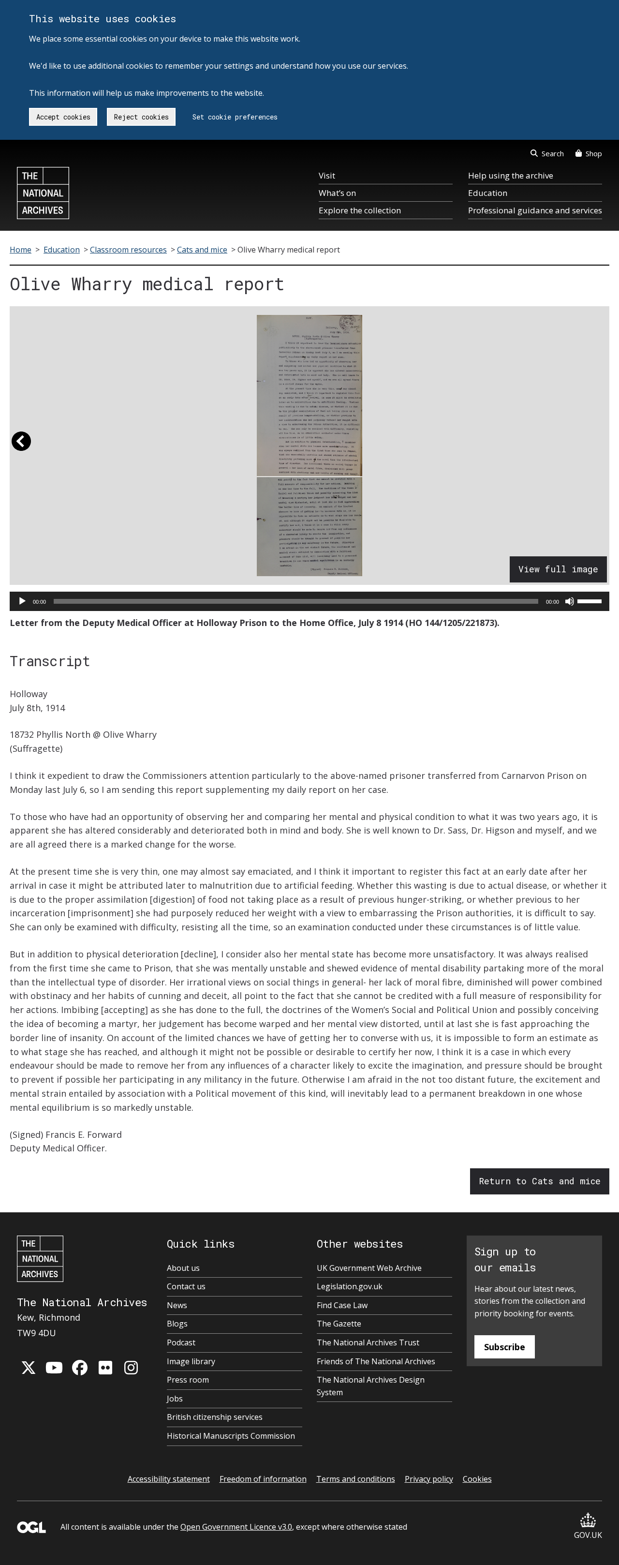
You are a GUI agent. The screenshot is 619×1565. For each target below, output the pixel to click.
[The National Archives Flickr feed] (105, 1367)
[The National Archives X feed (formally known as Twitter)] (28, 1367)
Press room (188, 1379)
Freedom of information (263, 1479)
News (177, 1305)
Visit (327, 175)
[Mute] (570, 601)
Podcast (181, 1342)
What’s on (337, 192)
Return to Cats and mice (540, 1181)
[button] (21, 446)
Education (487, 192)
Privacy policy (429, 1479)
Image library (191, 1361)
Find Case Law (342, 1305)
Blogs (177, 1323)
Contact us (186, 1286)
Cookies (477, 1479)
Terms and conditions (355, 1479)
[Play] (22, 601)
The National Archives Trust (368, 1342)
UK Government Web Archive (369, 1268)
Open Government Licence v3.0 (236, 1526)
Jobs (175, 1398)
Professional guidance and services (535, 210)
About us (183, 1268)
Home (20, 249)
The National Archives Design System (371, 1386)
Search (553, 153)
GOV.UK (588, 1535)
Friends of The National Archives (376, 1361)
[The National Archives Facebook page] (79, 1367)
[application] (309, 601)
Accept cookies (63, 116)
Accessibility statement (169, 1479)
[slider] (590, 600)
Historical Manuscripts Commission (231, 1436)
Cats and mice (202, 249)
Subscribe (504, 1347)
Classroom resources (128, 249)
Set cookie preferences (235, 116)
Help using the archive (510, 175)
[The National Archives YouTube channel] (54, 1367)
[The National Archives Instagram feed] (131, 1367)
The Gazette (339, 1323)
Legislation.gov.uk (350, 1286)
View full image (558, 569)
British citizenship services (215, 1417)
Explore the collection (360, 210)
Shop (594, 153)
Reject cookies (141, 116)
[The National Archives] (43, 193)
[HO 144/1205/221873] (310, 445)
